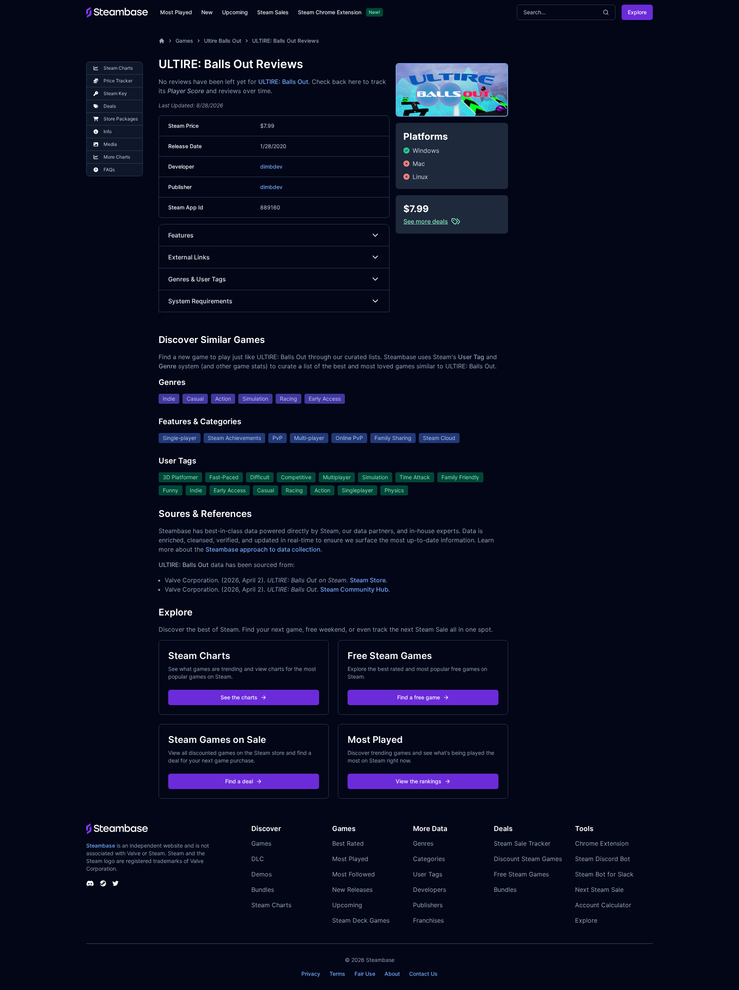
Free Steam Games (521, 874)
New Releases (352, 889)
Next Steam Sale (599, 889)
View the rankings (418, 781)
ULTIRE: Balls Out (283, 81)
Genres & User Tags (197, 279)
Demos (261, 874)
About (392, 973)
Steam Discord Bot (602, 859)
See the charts (239, 697)
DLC (257, 859)
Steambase (100, 845)
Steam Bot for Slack (604, 874)
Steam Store (368, 580)
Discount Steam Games (528, 859)
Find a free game (418, 697)
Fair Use (364, 973)
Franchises (428, 920)
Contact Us (423, 973)
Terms (337, 973)
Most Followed (353, 874)
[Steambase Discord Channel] (90, 883)
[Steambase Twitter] (115, 883)
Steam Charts (271, 905)
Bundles (262, 889)
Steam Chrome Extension (329, 12)
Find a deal (239, 781)
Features (181, 235)
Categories (429, 859)
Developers (429, 889)
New (207, 12)
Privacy (310, 973)
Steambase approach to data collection (263, 549)
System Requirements (200, 301)
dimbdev (271, 166)
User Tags (427, 874)
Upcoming (235, 12)
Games (184, 40)
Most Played (176, 12)
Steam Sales (273, 12)
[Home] (162, 41)
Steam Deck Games (361, 920)
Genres (423, 843)
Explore (637, 12)
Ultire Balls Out (222, 40)
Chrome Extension (602, 843)
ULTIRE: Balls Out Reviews (285, 40)
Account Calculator (603, 905)
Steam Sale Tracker (522, 843)
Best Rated (348, 843)
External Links (189, 257)
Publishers (428, 905)
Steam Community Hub (354, 589)
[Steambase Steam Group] (103, 883)
